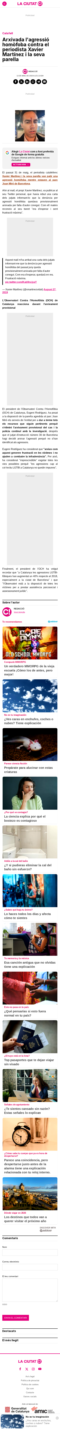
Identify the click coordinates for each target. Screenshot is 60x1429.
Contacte (30, 1392)
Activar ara (19, 164)
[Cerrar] (57, 1418)
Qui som (30, 1388)
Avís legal (30, 1376)
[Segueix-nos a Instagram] (33, 1369)
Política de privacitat (30, 1380)
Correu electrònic (10, 1261)
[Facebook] (15, 81)
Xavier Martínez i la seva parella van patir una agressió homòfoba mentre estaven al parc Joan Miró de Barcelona (30, 180)
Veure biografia (19, 612)
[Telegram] (38, 81)
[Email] (44, 81)
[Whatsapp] (32, 81)
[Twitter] (21, 81)
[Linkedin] (27, 81)
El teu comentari (10, 1276)
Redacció (33, 71)
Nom (4, 1247)
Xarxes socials (30, 1396)
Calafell (7, 33)
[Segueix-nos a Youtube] (40, 1369)
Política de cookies (30, 1384)
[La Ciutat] (30, 3)
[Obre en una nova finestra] (17, 1410)
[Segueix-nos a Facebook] (20, 1369)
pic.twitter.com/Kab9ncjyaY (21, 282)
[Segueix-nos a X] (27, 1369)
